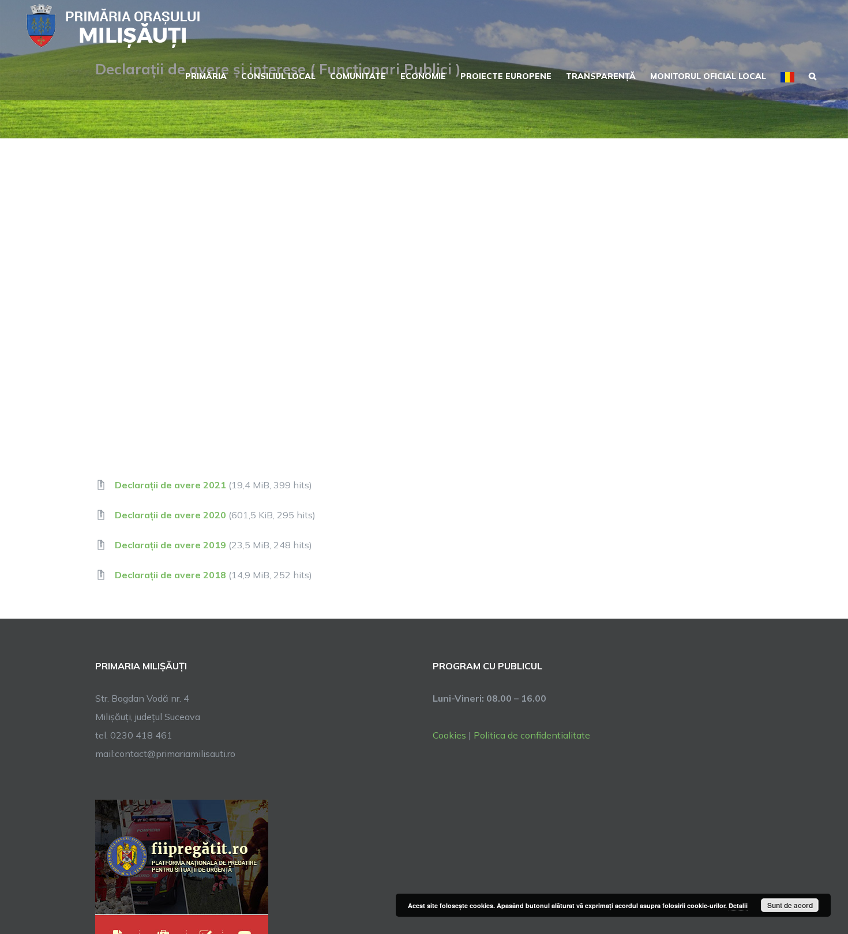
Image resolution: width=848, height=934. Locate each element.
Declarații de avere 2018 (170, 575)
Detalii (738, 905)
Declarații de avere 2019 (170, 545)
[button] (812, 75)
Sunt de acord (790, 905)
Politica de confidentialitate (532, 735)
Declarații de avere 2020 (170, 515)
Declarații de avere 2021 (170, 485)
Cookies (449, 735)
